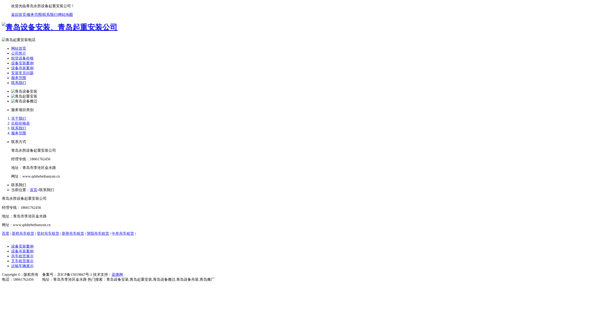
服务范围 (34, 15)
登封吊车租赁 (48, 233)
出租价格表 (20, 123)
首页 (33, 190)
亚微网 (117, 274)
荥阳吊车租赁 (98, 233)
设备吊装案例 (22, 68)
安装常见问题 (22, 73)
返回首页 (18, 15)
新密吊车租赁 (73, 233)
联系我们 (49, 15)
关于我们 (18, 118)
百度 (5, 233)
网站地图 (65, 15)
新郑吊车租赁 (23, 233)
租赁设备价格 (22, 58)
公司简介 (18, 53)
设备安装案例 (22, 63)
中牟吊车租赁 (123, 233)
